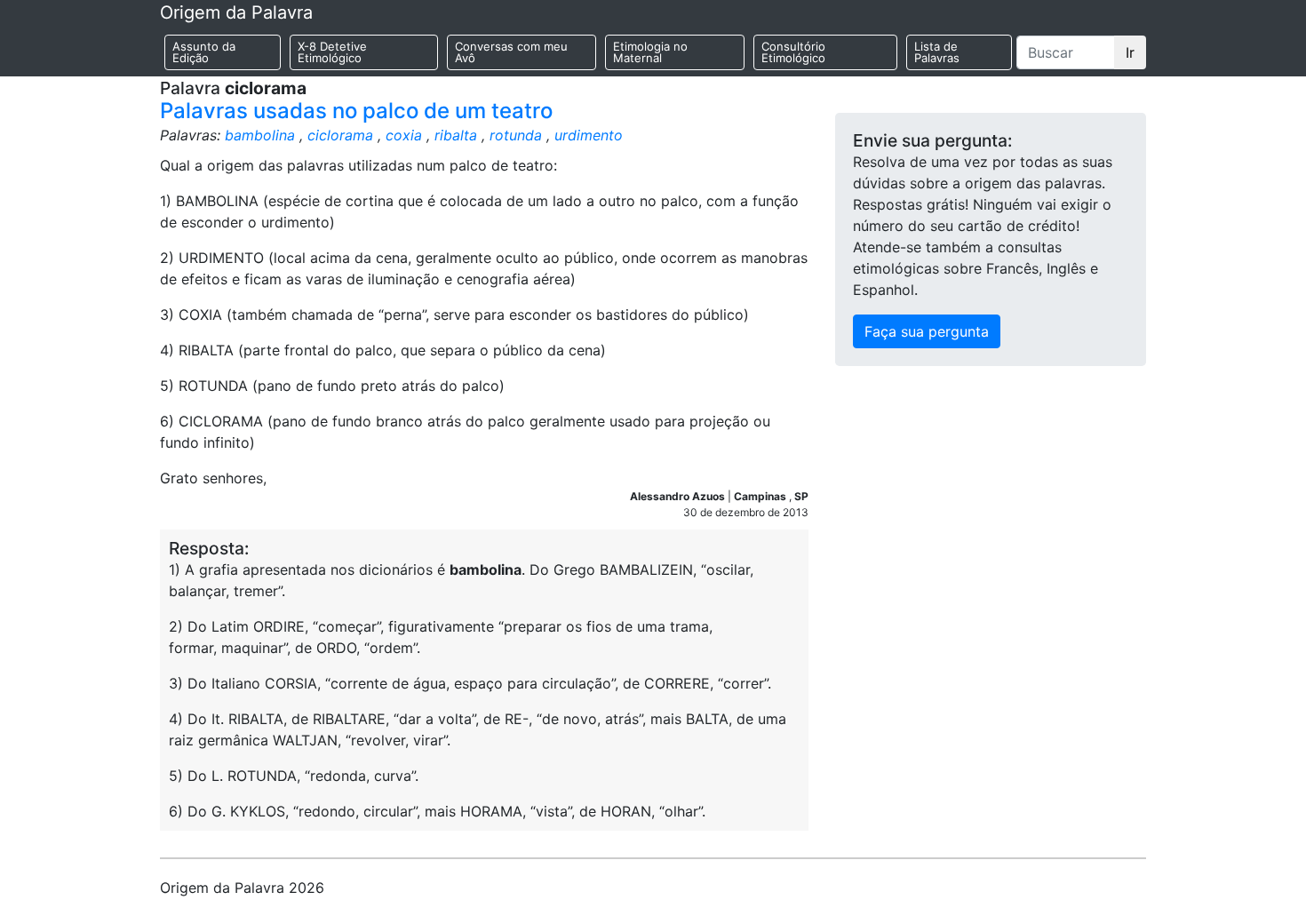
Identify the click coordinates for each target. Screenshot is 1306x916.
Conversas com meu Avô (511, 52)
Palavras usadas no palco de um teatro (356, 110)
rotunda (516, 135)
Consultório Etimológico (793, 52)
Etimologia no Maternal (650, 52)
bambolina (260, 135)
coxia (404, 135)
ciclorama (340, 135)
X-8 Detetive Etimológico (332, 52)
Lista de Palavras (937, 52)
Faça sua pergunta (926, 331)
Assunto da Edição (203, 52)
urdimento (588, 135)
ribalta (455, 135)
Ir (1130, 52)
